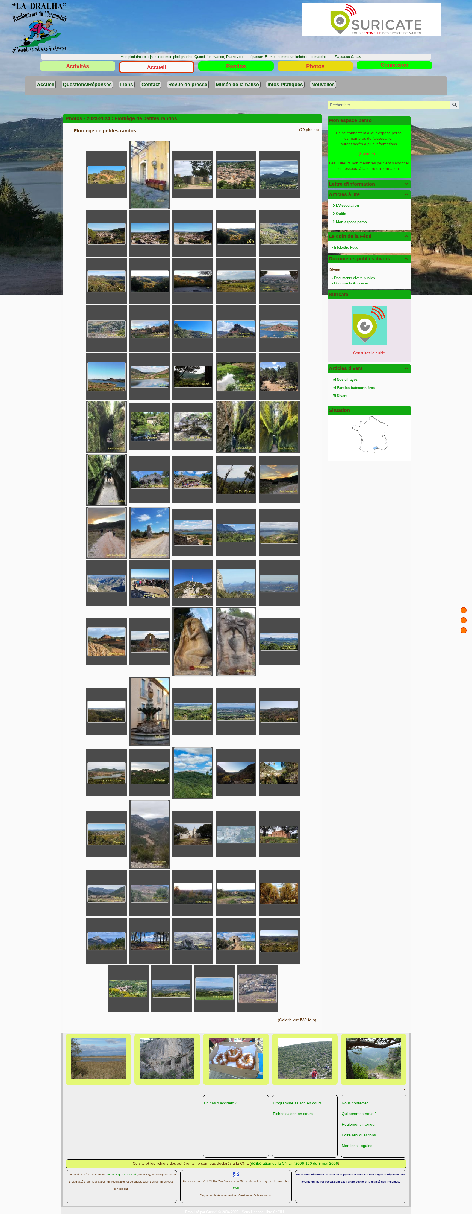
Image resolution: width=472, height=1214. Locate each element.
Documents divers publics (354, 278)
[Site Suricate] (369, 324)
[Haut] (464, 610)
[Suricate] (371, 19)
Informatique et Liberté (121, 1174)
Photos (315, 66)
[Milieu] (464, 620)
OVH (236, 1188)
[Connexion (369, 153)
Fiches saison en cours (293, 1113)
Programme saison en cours (297, 1103)
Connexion (394, 65)
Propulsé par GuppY (201, 1212)
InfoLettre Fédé (346, 247)
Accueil (156, 67)
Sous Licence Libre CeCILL (264, 1212)
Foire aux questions (359, 1135)
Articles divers (368, 368)
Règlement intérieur (359, 1124)
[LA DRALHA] (39, 27)
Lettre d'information (368, 184)
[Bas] (464, 630)
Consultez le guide (369, 353)
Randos (236, 66)
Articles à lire (368, 194)
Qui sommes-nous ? (359, 1113)
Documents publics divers (368, 258)
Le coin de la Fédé (368, 236)
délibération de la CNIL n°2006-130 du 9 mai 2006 (294, 1163)
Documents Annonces (351, 283)
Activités (77, 66)
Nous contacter (355, 1103)
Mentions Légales (357, 1145)
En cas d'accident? (220, 1103)
